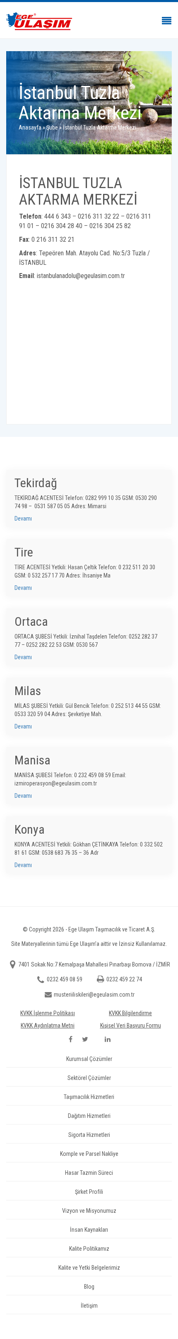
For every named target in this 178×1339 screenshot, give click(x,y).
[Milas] (89, 706)
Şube (52, 127)
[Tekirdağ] (89, 498)
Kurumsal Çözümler (89, 1059)
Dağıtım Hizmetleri (89, 1116)
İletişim (89, 1305)
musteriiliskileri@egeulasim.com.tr (94, 994)
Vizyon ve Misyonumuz (89, 1210)
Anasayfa (30, 127)
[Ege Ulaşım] (89, 21)
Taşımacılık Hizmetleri (89, 1097)
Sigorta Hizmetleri (89, 1135)
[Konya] (89, 844)
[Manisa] (89, 775)
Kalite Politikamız (89, 1248)
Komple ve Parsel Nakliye (89, 1153)
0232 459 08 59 (65, 979)
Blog (89, 1286)
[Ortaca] (89, 636)
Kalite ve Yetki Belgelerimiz (89, 1267)
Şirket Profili (89, 1191)
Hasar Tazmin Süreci (89, 1172)
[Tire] (89, 567)
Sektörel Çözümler (89, 1078)
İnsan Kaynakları (89, 1229)
